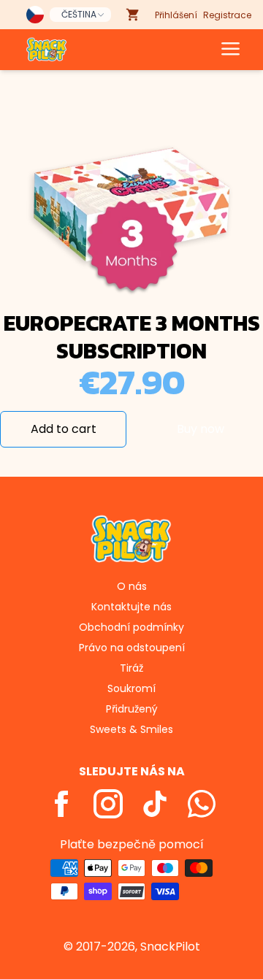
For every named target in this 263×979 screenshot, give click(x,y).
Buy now (200, 429)
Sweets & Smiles (131, 729)
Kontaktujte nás (131, 606)
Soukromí (131, 688)
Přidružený (132, 709)
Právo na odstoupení (132, 647)
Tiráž (131, 668)
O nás (132, 586)
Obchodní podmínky (131, 627)
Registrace (227, 15)
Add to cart (63, 429)
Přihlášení (176, 15)
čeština (78, 14)
